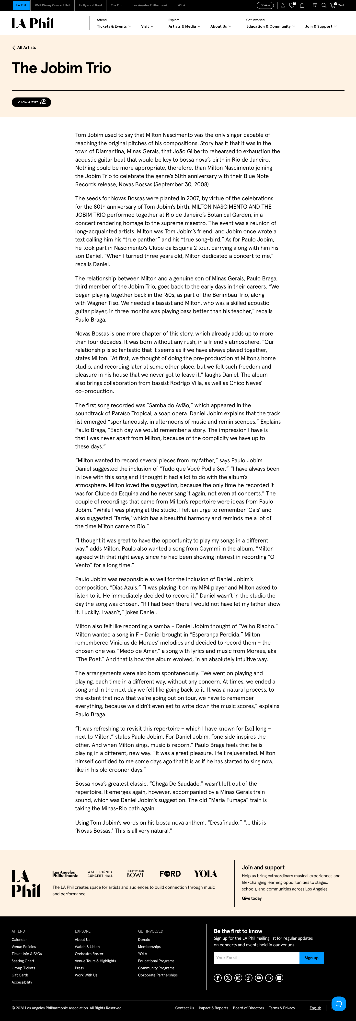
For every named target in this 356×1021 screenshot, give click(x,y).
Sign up (312, 958)
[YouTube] (259, 978)
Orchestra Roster (89, 954)
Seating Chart (23, 961)
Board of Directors (248, 1008)
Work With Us (86, 975)
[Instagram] (238, 978)
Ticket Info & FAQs (27, 954)
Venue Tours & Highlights (95, 961)
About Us (82, 940)
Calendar (19, 940)
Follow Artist (27, 102)
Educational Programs (156, 961)
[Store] (302, 5)
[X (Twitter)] (228, 978)
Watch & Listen (87, 947)
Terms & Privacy (282, 1008)
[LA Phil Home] (32, 22)
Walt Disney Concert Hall (52, 5)
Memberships (149, 947)
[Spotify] (269, 978)
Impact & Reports (213, 1008)
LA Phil (21, 5)
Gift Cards (20, 975)
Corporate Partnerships (158, 975)
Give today (252, 898)
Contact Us (184, 1008)
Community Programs (156, 968)
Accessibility (22, 983)
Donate (265, 5)
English (315, 1008)
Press (79, 968)
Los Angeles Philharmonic (151, 5)
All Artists (26, 48)
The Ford (117, 5)
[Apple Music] (279, 978)
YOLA (181, 5)
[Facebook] (218, 978)
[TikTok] (249, 978)
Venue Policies (24, 947)
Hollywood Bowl (90, 5)
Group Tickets (23, 968)
